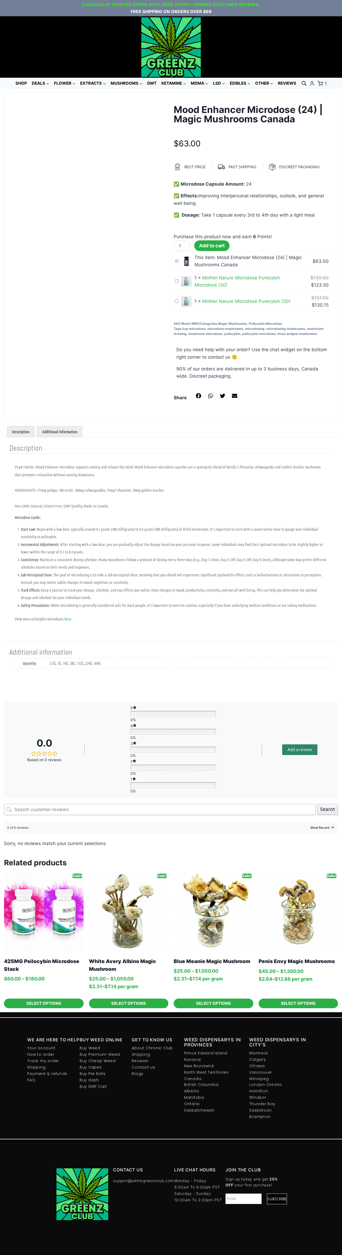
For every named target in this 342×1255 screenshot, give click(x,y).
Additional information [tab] (59, 431)
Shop (21, 83)
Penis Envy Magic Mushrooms (297, 961)
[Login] (312, 83)
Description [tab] (20, 431)
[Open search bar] (304, 83)
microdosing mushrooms (285, 329)
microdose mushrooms (225, 329)
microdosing (255, 329)
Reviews (287, 83)
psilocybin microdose (258, 334)
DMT (152, 83)
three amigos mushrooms (297, 334)
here (67, 618)
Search (327, 809)
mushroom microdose (205, 334)
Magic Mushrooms (232, 324)
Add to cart (212, 245)
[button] (198, 396)
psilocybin (232, 334)
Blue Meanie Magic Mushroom (212, 961)
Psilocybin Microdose (265, 324)
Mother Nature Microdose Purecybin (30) (246, 301)
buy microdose (193, 329)
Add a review (299, 749)
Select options (43, 1003)
